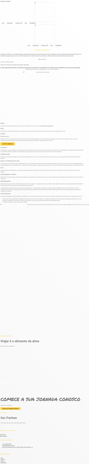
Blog (26, 23)
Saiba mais (8, 361)
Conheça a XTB (18, 23)
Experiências (10, 23)
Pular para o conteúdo (5, 1)
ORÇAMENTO (33, 23)
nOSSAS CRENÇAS (8, 144)
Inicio (3, 23)
